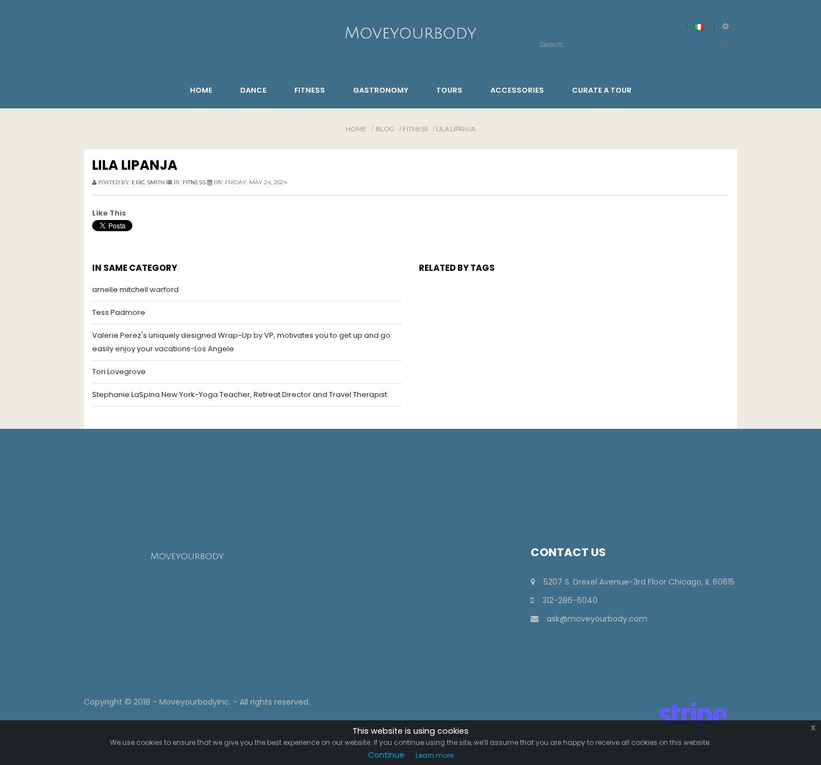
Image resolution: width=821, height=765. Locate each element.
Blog (385, 128)
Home (356, 128)
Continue (386, 755)
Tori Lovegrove (119, 371)
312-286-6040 (570, 600)
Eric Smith (148, 182)
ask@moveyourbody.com (597, 618)
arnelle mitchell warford (135, 289)
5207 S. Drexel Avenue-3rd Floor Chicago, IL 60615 (638, 581)
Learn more (435, 755)
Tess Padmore (118, 312)
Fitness (415, 128)
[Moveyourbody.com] (410, 32)
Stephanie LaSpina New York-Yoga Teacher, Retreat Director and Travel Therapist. (240, 394)
